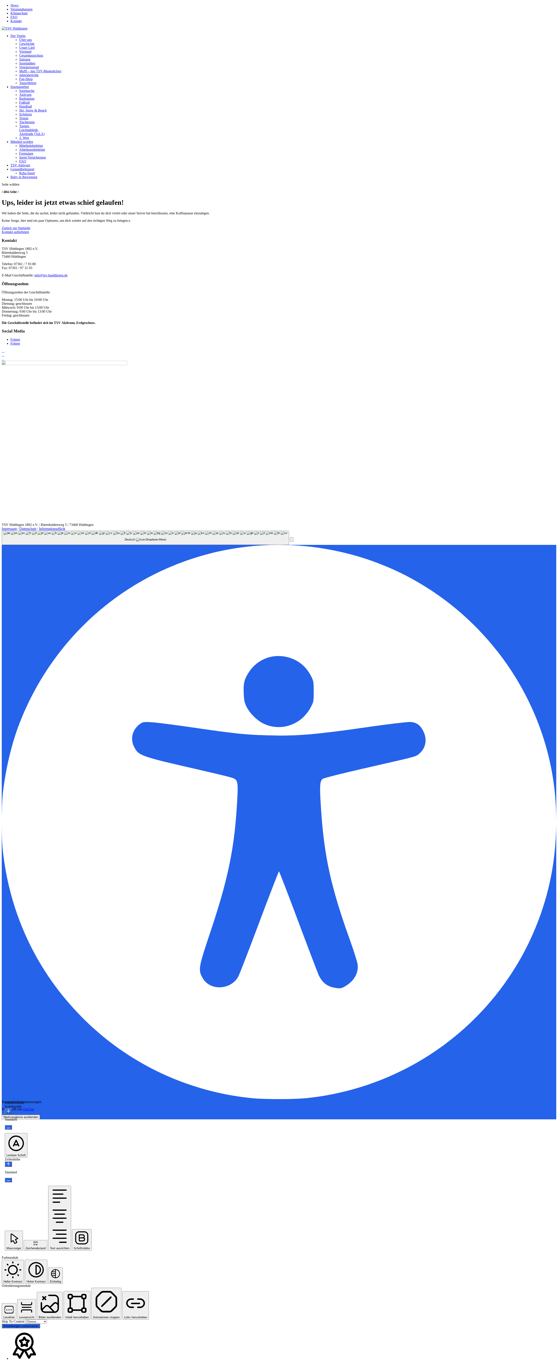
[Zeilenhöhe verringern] (8, 1180)
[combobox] (145, 538)
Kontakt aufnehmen (15, 232)
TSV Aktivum (20, 165)
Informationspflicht (52, 528)
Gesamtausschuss (31, 55)
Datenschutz (27, 528)
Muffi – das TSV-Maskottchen (40, 71)
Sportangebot (19, 87)
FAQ (13, 17)
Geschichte (26, 44)
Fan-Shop (26, 79)
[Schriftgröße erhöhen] (8, 1111)
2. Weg (24, 138)
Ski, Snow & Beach (33, 110)
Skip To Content (13, 1321)
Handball (25, 106)
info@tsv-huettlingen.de (51, 275)
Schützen (25, 114)
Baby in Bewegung (23, 177)
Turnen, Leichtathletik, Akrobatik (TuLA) (32, 130)
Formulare (26, 153)
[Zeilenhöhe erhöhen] (8, 1164)
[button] (291, 539)
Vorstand (25, 51)
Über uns (25, 40)
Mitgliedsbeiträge (31, 145)
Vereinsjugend (29, 67)
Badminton (26, 98)
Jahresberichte (29, 75)
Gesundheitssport (22, 169)
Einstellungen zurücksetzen (20, 1326)
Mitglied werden (21, 142)
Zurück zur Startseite (16, 228)
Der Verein (18, 36)
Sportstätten (27, 63)
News (14, 5)
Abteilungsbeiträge (32, 149)
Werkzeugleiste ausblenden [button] (20, 1117)
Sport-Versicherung (32, 157)
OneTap (28, 1109)
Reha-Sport (27, 173)
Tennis (23, 118)
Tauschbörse (27, 83)
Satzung (24, 59)
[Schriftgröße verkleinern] (8, 1127)
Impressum (9, 528)
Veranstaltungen (21, 9)
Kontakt (16, 21)
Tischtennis (27, 122)
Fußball (24, 102)
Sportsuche (26, 91)
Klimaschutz (19, 13)
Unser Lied (27, 47)
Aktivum (25, 95)
